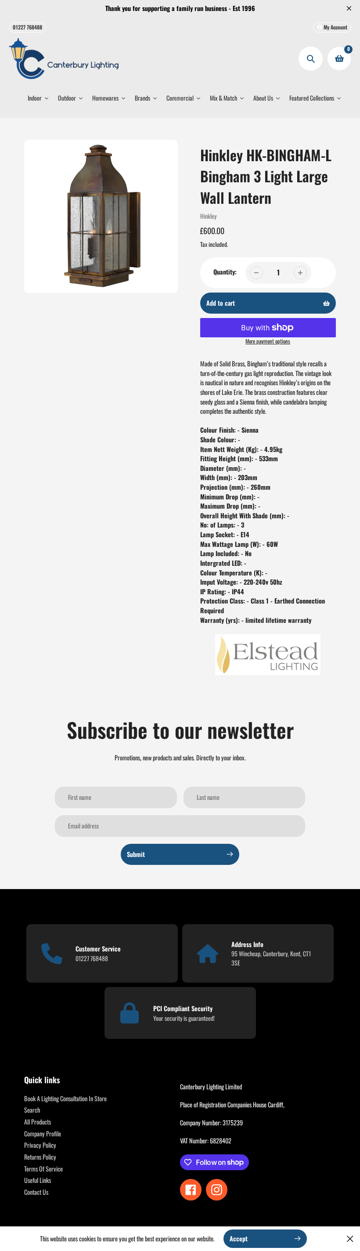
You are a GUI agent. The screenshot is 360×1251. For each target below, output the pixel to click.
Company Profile (42, 1133)
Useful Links (37, 1180)
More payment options (267, 341)
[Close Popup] (350, 1238)
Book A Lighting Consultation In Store (65, 1098)
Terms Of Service (43, 1168)
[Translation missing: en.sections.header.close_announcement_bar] (349, 8)
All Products (37, 1121)
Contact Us (36, 1192)
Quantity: (225, 271)
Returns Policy (40, 1156)
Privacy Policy (40, 1145)
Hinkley (208, 216)
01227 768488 (27, 27)
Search (32, 1109)
